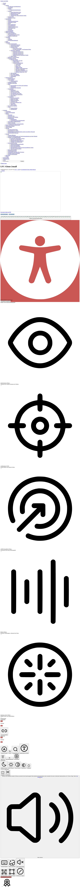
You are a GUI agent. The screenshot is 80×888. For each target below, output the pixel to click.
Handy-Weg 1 (13, 95)
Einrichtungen (8, 18)
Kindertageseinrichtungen (15, 9)
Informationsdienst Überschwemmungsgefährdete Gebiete (21, 147)
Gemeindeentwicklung (10, 126)
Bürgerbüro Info (11, 116)
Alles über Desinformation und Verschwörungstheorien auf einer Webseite (22, 136)
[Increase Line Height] (1, 737)
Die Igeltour (12, 103)
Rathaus (7, 113)
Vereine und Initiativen (10, 32)
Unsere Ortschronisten (12, 43)
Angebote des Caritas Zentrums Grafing (18, 15)
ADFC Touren (13, 104)
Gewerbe (7, 128)
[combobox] (35, 218)
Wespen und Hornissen (12, 154)
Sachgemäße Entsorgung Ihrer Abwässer (16, 152)
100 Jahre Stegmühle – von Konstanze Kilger (22, 49)
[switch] (1, 385)
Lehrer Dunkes (13, 56)
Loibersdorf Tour (13, 101)
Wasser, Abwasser (11, 122)
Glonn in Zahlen (9, 127)
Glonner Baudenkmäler (15, 75)
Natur (9, 84)
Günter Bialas (18, 64)
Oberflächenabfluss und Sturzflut (17, 144)
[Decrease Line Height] (1, 742)
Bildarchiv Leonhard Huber (13, 57)
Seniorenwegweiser (14, 14)
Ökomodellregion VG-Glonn (14, 34)
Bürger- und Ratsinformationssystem (13, 125)
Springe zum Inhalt (4, 1)
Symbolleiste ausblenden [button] (5, 301)
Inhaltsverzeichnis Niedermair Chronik (20, 55)
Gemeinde (5, 110)
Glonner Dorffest (13, 108)
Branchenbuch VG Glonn (13, 130)
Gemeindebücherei (11, 25)
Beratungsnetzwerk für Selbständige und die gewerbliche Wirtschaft (21, 131)
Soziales (7, 5)
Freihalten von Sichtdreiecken (16, 141)
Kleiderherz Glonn (11, 17)
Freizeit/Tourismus (9, 77)
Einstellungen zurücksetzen (6, 877)
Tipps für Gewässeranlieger (15, 148)
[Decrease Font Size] (1, 725)
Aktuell (4, 3)
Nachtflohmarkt (13, 109)
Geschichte (8, 42)
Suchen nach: (5, 161)
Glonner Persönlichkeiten (18, 63)
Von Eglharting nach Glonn (15, 93)
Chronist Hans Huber (14, 46)
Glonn (4, 4)
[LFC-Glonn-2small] (30, 211)
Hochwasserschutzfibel (15, 145)
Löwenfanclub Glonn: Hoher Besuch (28, 169)
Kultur (7, 41)
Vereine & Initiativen (12, 33)
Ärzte (9, 38)
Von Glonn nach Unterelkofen (16, 94)
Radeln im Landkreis (14, 100)
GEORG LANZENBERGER (22, 68)
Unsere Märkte (11, 79)
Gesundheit (8, 37)
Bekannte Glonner (14, 59)
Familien (9, 8)
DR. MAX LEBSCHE (20, 69)
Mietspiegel (8, 155)
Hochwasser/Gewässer (12, 143)
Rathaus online (6, 157)
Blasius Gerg (18, 66)
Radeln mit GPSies (14, 99)
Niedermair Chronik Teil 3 (18, 53)
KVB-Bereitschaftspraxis (13, 40)
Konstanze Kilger (13, 47)
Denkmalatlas (13, 76)
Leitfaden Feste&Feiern (12, 35)
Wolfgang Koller (19, 67)
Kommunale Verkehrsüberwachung (17, 138)
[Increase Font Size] (1, 721)
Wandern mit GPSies (14, 91)
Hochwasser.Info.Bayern (15, 146)
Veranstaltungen (6, 158)
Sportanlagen (10, 30)
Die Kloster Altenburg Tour (15, 102)
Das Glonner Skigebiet (12, 105)
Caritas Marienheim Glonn (15, 12)
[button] (1, 385)
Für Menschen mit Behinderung (14, 6)
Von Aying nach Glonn (15, 92)
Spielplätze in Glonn (12, 22)
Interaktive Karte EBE (12, 83)
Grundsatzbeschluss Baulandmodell (17, 120)
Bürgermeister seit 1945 (17, 60)
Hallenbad (10, 29)
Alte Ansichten (13, 73)
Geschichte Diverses (12, 58)
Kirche (9, 23)
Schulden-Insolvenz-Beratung (14, 153)
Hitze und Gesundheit (12, 149)
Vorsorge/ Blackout (12, 135)
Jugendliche (10, 7)
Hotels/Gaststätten (11, 78)
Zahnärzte (10, 39)
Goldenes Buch (16, 61)
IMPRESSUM (11, 214)
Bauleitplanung (11, 118)
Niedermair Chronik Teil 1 (18, 51)
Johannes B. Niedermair (15, 50)
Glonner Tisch (11, 16)
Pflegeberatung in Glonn (15, 13)
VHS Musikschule (11, 28)
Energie (7, 156)
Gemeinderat (8, 111)
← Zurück (2, 170)
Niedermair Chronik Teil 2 (18, 52)
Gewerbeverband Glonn (13, 129)
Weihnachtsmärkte (14, 81)
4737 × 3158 (17, 169)
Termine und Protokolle (10, 112)
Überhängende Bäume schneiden (17, 140)
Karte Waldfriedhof (12, 24)
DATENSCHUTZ (4, 214)
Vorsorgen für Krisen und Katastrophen (16, 123)
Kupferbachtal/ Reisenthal (15, 87)
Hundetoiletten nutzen (12, 151)
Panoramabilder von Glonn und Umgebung (19, 85)
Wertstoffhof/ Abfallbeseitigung (14, 121)
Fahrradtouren (11, 96)
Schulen (9, 20)
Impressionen (13, 86)
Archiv (4, 160)
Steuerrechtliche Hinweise (13, 132)
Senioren (10, 11)
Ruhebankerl (13, 90)
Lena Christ (18, 65)
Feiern (9, 107)
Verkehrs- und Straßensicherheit (14, 137)
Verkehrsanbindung (9, 31)
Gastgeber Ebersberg (12, 82)
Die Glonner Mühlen (14, 74)
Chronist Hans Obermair (15, 44)
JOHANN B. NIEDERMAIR (21, 70)
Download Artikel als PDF (5, 212)
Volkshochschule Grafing (13, 26)
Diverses (7, 134)
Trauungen (10, 114)
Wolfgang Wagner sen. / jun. (21, 72)
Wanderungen (11, 88)
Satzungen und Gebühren (13, 117)
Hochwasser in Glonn (17, 48)
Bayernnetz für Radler (14, 97)
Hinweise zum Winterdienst (15, 139)
